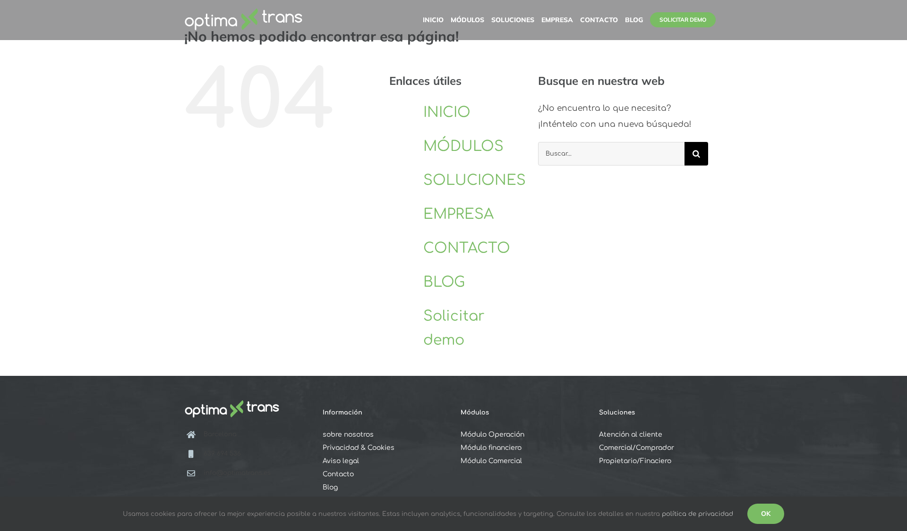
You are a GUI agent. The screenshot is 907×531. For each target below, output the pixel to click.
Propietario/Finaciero (635, 461)
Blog (330, 487)
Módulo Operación (492, 434)
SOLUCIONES (474, 180)
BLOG (444, 282)
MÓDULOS (463, 146)
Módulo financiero (491, 447)
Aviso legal (341, 461)
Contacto (338, 474)
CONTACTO (466, 248)
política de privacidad (697, 514)
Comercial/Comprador (636, 447)
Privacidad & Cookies (358, 447)
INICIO (447, 112)
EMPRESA (458, 214)
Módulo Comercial (491, 461)
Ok (765, 513)
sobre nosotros (348, 434)
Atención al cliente (630, 434)
